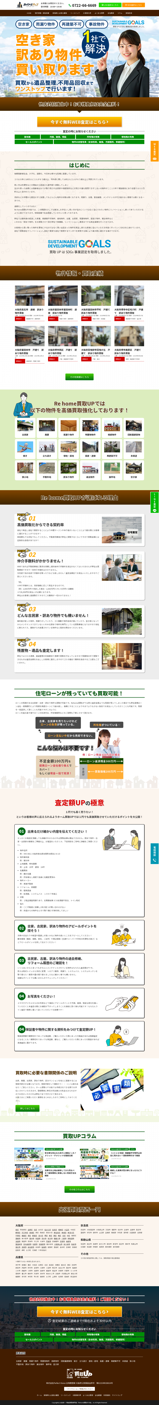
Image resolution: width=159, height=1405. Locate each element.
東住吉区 (57, 1232)
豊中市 (31, 1238)
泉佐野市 (31, 1247)
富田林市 (18, 1244)
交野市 (62, 1241)
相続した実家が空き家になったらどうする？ (126, 1171)
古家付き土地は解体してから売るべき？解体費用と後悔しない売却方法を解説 (60, 1173)
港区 (29, 1235)
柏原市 (68, 1241)
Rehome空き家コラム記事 (54, 1149)
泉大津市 (67, 1244)
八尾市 (64, 1238)
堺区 (46, 1235)
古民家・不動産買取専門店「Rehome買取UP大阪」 (76, 1402)
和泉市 (73, 1244)
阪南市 (44, 1247)
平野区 (17, 1235)
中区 (68, 1235)
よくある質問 (88, 1395)
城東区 (60, 1230)
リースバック (66, 1395)
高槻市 (17, 1238)
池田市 (17, 1241)
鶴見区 (17, 1232)
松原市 (35, 1244)
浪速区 (31, 1232)
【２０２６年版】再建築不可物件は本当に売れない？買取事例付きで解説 (126, 1154)
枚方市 (50, 1238)
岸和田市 (71, 1238)
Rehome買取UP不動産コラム (55, 1167)
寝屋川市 (57, 1238)
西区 (55, 1235)
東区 (50, 1235)
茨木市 (44, 1238)
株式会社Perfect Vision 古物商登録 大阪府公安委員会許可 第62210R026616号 (79, 1383)
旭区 (17, 1230)
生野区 (30, 1230)
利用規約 (106, 1395)
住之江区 (47, 1230)
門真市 (48, 1241)
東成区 (64, 1232)
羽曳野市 (42, 1244)
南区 (59, 1235)
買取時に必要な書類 (51, 1395)
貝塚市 (24, 1247)
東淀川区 (71, 1232)
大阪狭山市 (58, 1244)
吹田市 (38, 1238)
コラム (132, 1149)
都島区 (34, 1235)
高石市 (17, 1247)
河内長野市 (27, 1244)
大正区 (66, 1230)
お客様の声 (77, 1395)
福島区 (24, 1235)
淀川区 (40, 1235)
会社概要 (98, 1395)
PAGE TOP (153, 1361)
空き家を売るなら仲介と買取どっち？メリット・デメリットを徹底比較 (60, 1154)
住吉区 (54, 1230)
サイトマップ (117, 1395)
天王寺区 (25, 1232)
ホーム (39, 1395)
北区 (35, 1230)
